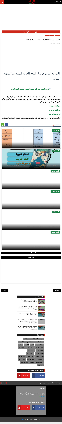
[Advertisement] (31, 16)
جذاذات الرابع (30, 353)
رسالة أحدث (57, 290)
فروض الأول (30, 356)
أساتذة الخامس (55, 171)
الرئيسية (57, 35)
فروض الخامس (31, 359)
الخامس (27, 344)
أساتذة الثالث (27, 339)
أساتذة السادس (55, 191)
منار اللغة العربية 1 (54, 106)
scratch (41, 365)
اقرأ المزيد (42, 396)
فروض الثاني (40, 359)
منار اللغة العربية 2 (54, 110)
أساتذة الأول (56, 130)
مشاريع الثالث (24, 362)
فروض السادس (40, 362)
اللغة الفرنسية (22, 347)
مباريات (32, 362)
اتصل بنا (44, 383)
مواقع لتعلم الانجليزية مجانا (30, 32)
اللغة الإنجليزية (40, 347)
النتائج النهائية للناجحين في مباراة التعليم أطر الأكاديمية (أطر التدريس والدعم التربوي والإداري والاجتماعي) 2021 (27, 321)
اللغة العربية (31, 347)
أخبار (42, 339)
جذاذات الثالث (40, 350)
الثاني (32, 344)
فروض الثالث (21, 356)
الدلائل (21, 344)
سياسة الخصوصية (52, 383)
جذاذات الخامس (39, 353)
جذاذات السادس (39, 356)
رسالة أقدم (4, 290)
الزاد (28, 419)
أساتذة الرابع (22, 341)
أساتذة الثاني (40, 341)
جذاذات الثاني (30, 350)
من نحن (39, 383)
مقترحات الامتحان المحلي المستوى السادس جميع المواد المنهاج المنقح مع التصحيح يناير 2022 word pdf (27, 328)
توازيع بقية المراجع (54, 114)
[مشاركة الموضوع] (2, 124)
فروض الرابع (22, 359)
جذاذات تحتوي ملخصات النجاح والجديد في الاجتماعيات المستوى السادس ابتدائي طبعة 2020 (27, 308)
